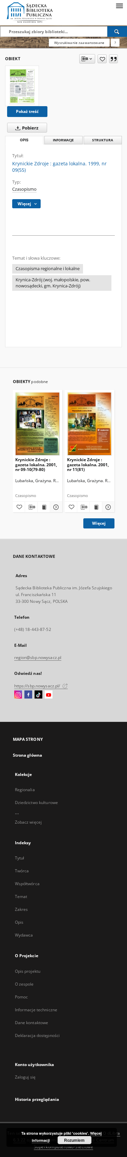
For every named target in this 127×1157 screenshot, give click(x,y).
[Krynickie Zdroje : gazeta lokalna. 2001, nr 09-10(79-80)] (38, 424)
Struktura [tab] (102, 140)
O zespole (24, 984)
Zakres (21, 909)
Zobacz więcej (28, 822)
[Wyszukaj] (117, 31)
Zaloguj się (25, 1077)
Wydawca (24, 935)
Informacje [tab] (63, 140)
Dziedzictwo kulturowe (36, 802)
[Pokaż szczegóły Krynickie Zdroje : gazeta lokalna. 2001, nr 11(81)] (107, 507)
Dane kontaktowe (31, 1022)
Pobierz (29, 128)
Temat (21, 896)
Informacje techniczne (36, 1010)
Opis (19, 922)
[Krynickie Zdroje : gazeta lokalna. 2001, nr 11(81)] (89, 424)
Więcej (99, 523)
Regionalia (25, 790)
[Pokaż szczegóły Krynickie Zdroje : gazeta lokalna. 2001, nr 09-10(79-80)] (55, 507)
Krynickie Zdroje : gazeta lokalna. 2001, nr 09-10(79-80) (36, 464)
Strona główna (27, 755)
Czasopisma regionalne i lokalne (48, 268)
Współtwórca (27, 884)
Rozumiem (74, 1140)
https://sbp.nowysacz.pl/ (37, 686)
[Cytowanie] (113, 58)
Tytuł (19, 858)
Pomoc (21, 997)
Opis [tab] (24, 140)
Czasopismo (24, 189)
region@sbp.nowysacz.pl (38, 657)
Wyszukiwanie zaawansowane (79, 42)
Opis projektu (28, 971)
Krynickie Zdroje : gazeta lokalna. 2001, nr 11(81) (88, 464)
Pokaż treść (27, 111)
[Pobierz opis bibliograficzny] (31, 507)
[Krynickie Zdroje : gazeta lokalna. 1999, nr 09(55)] (22, 86)
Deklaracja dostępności (37, 1035)
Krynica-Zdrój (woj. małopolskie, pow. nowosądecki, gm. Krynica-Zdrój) (53, 283)
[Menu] (119, 5)
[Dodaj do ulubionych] (102, 58)
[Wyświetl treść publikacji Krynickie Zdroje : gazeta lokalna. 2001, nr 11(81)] (96, 507)
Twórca (22, 871)
